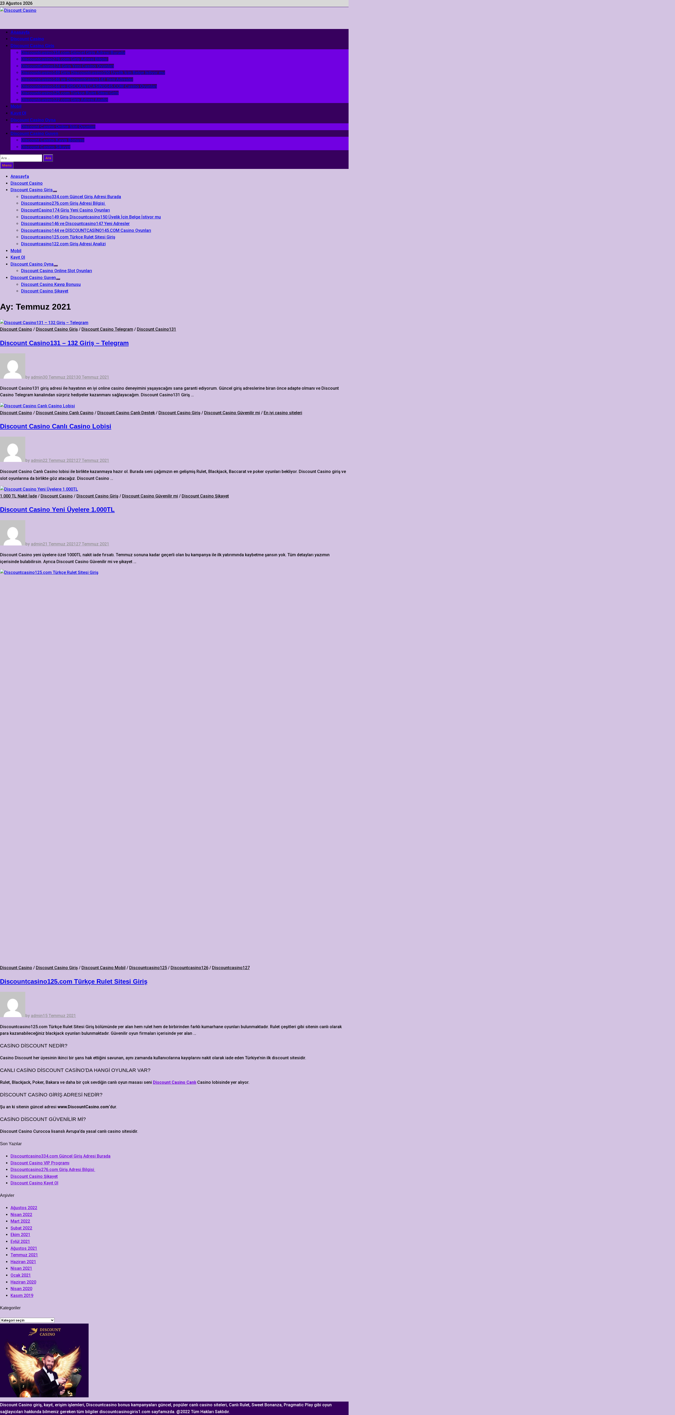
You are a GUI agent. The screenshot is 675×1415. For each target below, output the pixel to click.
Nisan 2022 (21, 1214)
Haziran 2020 (23, 1282)
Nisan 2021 (21, 1268)
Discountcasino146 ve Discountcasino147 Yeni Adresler (77, 79)
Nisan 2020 (21, 1288)
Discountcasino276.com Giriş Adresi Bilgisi (64, 59)
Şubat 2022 (21, 1228)
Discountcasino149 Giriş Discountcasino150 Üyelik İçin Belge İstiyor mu (93, 72)
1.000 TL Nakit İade (18, 496)
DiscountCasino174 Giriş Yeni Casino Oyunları (67, 66)
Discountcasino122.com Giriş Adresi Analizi (64, 99)
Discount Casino (27, 39)
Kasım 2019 (22, 1295)
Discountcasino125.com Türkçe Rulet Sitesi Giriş (70, 93)
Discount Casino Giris (32, 45)
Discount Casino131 (156, 329)
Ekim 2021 (20, 1234)
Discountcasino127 (231, 967)
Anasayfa (20, 32)
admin (37, 377)
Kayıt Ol (18, 113)
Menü (7, 165)
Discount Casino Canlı (174, 1082)
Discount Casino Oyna (33, 120)
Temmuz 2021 (24, 1254)
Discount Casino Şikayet (45, 147)
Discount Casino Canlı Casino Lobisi (55, 426)
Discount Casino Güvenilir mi (232, 412)
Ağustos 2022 (24, 1207)
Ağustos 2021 (24, 1248)
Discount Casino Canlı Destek (126, 412)
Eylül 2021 (20, 1241)
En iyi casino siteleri (283, 412)
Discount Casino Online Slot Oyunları (58, 126)
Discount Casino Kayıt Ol (34, 1182)
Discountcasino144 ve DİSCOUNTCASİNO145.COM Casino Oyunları (89, 86)
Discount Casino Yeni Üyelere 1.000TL (57, 509)
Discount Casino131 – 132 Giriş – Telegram (64, 343)
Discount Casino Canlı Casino (65, 412)
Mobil (16, 106)
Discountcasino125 (148, 967)
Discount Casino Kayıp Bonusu (52, 140)
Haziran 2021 (23, 1261)
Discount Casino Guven (34, 133)
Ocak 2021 (21, 1275)
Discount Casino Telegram (107, 329)
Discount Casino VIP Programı (40, 1162)
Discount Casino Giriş (57, 329)
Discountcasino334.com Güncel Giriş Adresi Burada (73, 52)
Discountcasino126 (189, 967)
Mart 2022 (20, 1221)
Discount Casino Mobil (103, 967)
